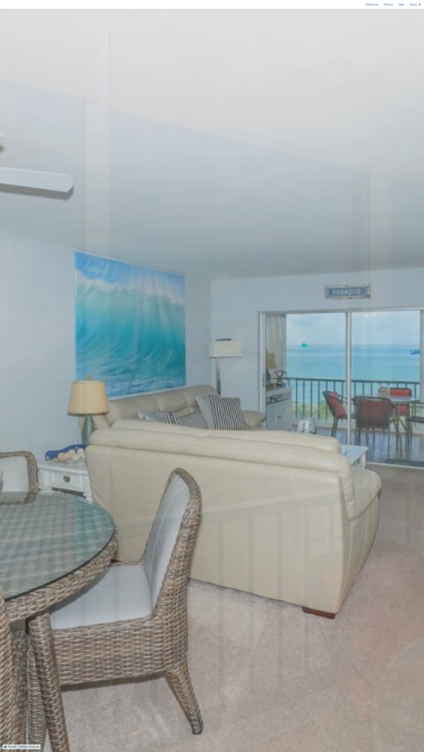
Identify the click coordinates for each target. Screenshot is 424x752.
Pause (12, 747)
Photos (388, 4)
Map (401, 4)
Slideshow (371, 4)
